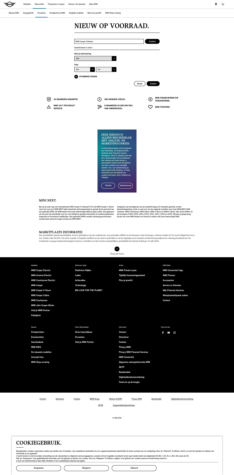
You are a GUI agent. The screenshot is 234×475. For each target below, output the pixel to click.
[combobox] (109, 41)
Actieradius (80, 280)
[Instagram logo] (174, 333)
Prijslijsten (36, 315)
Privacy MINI (125, 347)
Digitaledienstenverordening (131, 377)
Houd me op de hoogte (129, 382)
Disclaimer (124, 337)
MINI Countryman (39, 300)
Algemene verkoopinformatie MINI (134, 362)
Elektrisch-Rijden (83, 270)
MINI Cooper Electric (40, 270)
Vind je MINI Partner (40, 310)
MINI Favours (169, 275)
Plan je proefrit (126, 280)
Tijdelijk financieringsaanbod (132, 275)
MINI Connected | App (173, 270)
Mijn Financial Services (173, 290)
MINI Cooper (37, 285)
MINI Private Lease (127, 270)
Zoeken (153, 83)
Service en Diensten (172, 285)
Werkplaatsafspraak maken (175, 295)
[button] (27, 4)
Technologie (80, 285)
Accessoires (168, 280)
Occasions (79, 337)
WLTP (121, 367)
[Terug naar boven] (117, 248)
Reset (139, 83)
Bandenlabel (124, 372)
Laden (78, 275)
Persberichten (37, 332)
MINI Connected (126, 357)
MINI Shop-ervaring (40, 362)
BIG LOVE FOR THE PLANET (88, 290)
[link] (216, 4)
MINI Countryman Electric (43, 280)
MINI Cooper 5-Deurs (41, 290)
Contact (166, 300)
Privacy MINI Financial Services (133, 352)
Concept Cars (37, 357)
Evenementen (37, 337)
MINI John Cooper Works (42, 305)
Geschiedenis (37, 342)
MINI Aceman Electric (41, 275)
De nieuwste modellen (41, 352)
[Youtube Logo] (169, 333)
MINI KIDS (36, 347)
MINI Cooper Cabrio (40, 295)
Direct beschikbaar (83, 332)
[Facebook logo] (163, 333)
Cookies (122, 342)
